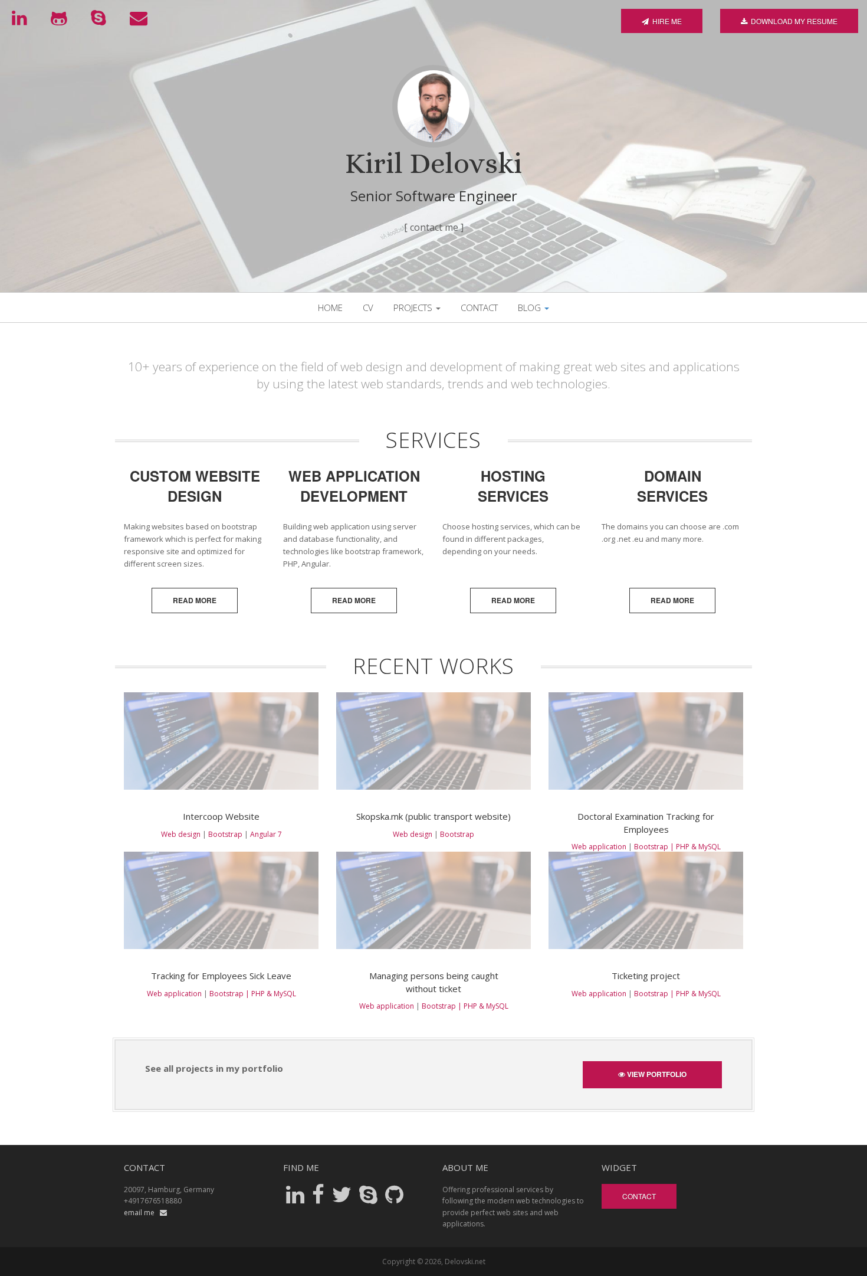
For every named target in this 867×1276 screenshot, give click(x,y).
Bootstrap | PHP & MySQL (677, 847)
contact (639, 1196)
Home (330, 307)
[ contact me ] (434, 227)
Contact (479, 307)
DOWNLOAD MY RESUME (792, 21)
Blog (530, 307)
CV (368, 307)
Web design (181, 834)
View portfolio (656, 1074)
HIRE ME (665, 21)
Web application (599, 847)
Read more (194, 600)
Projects (414, 307)
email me (142, 1213)
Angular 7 (266, 834)
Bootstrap (225, 834)
